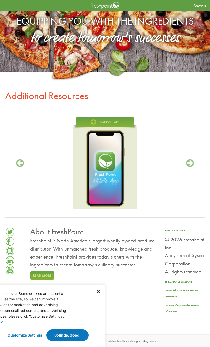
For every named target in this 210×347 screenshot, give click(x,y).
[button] (98, 291)
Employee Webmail (179, 281)
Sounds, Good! (67, 335)
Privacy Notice (175, 230)
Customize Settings (25, 335)
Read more (42, 275)
